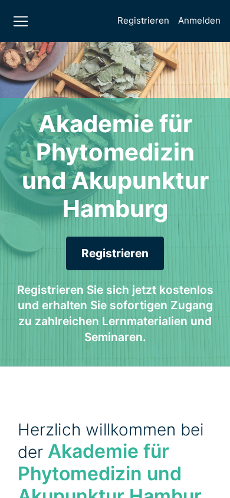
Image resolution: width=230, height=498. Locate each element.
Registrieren (143, 20)
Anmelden (199, 20)
